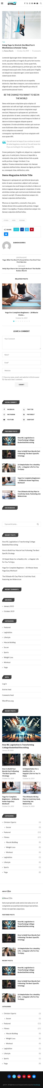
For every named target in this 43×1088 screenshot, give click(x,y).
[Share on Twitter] (27, 229)
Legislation (8, 632)
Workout (7, 662)
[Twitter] (27, 3)
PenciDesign (36, 1085)
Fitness (22, 837)
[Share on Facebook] (22, 229)
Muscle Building (10, 642)
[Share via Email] (6, 234)
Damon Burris (8, 51)
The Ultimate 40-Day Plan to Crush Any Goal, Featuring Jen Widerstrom (31, 800)
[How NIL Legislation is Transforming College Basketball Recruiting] (21, 729)
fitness (6, 220)
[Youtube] (34, 3)
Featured (7, 627)
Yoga (6, 667)
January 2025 (9, 606)
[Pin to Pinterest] (32, 229)
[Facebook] (24, 3)
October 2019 (9, 611)
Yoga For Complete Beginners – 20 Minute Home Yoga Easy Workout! (10, 800)
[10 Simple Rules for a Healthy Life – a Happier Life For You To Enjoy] (32, 760)
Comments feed (8, 695)
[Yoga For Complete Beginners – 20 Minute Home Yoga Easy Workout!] (21, 296)
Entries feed (6, 689)
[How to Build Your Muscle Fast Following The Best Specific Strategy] (11, 760)
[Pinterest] (32, 3)
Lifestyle (7, 637)
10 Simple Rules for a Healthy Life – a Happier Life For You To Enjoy (31, 772)
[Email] (37, 3)
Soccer (6, 647)
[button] (4, 302)
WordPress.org (8, 701)
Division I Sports (22, 822)
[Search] (41, 3)
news (13, 220)
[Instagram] (29, 3)
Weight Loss (8, 657)
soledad (22, 220)
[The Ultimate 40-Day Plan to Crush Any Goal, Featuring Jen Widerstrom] (32, 788)
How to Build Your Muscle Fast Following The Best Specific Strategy (10, 772)
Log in (4, 684)
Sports (6, 652)
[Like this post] (17, 229)
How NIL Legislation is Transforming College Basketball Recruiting (18, 746)
